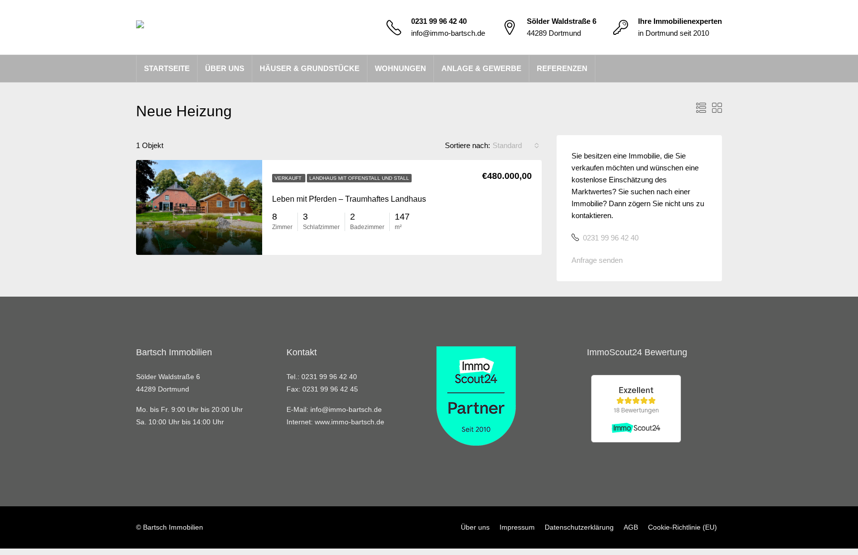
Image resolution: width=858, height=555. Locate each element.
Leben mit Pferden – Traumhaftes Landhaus (349, 199)
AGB (631, 527)
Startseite (167, 68)
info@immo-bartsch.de (448, 33)
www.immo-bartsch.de (349, 422)
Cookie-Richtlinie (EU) (682, 527)
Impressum (517, 527)
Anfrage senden (597, 260)
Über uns (224, 68)
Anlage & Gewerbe (481, 68)
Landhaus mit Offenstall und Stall (359, 178)
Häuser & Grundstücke (309, 68)
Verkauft (289, 178)
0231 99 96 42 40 (439, 21)
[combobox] (516, 145)
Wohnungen (400, 68)
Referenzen (562, 68)
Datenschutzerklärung (579, 527)
